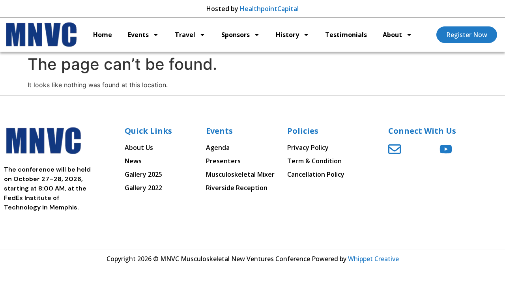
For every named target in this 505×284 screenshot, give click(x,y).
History (287, 34)
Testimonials (346, 34)
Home (102, 34)
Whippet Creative (373, 258)
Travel (185, 34)
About (392, 34)
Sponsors (235, 34)
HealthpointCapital (269, 8)
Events (138, 34)
